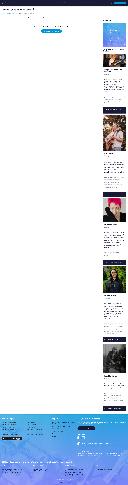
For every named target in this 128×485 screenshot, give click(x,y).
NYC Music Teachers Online (73, 472)
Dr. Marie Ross (110, 225)
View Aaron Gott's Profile (111, 194)
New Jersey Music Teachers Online (75, 471)
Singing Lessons (31, 424)
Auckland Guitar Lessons (9, 427)
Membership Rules (57, 431)
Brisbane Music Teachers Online (11, 472)
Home (3, 13)
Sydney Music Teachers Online (11, 471)
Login (111, 2)
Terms (54, 436)
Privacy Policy (56, 429)
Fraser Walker (110, 295)
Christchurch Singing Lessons (10, 432)
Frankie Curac (110, 376)
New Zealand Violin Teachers (51, 31)
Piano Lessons (31, 422)
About (95, 2)
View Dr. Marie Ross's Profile (112, 262)
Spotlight (89, 2)
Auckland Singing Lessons (9, 424)
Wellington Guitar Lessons (35, 429)
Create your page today (86, 428)
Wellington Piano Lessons (34, 432)
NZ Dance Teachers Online (41, 471)
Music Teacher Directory (67, 2)
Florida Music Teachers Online (74, 469)
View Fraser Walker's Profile (112, 339)
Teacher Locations (80, 2)
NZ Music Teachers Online (11, 3)
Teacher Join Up (120, 3)
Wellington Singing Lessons (35, 434)
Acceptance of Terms (58, 433)
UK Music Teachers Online (104, 469)
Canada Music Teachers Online (74, 476)
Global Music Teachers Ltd (64, 482)
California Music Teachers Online (75, 474)
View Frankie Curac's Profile (112, 408)
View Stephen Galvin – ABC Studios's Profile (112, 110)
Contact (101, 2)
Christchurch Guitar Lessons (10, 434)
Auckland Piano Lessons (9, 429)
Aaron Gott (109, 153)
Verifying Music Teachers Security (62, 426)
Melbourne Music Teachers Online (12, 469)
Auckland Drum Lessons (9, 422)
